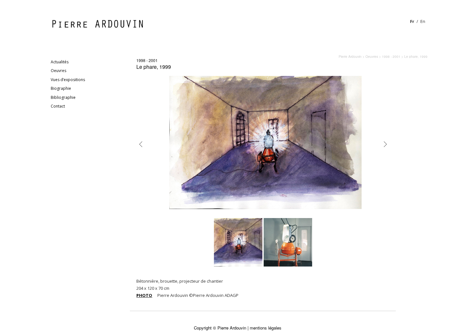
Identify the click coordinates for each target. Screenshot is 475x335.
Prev (140, 144)
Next (385, 144)
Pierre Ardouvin (350, 56)
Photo (144, 295)
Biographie (61, 88)
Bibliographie (63, 97)
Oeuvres (58, 70)
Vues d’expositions (68, 79)
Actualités (60, 62)
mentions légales (265, 328)
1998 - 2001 (147, 60)
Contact (58, 106)
